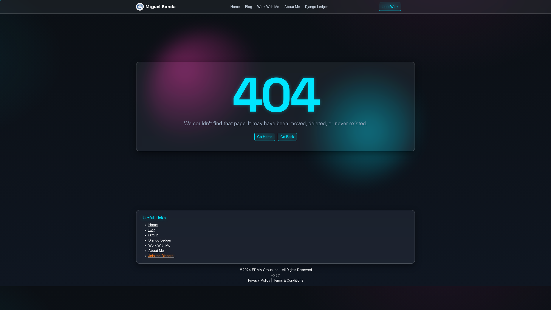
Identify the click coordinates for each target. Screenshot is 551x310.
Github (153, 235)
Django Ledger (316, 7)
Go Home (264, 137)
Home (235, 7)
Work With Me (268, 7)
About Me (292, 7)
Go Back (287, 137)
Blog (248, 7)
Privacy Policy (259, 280)
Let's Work (390, 7)
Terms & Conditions (288, 280)
